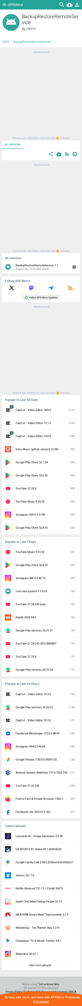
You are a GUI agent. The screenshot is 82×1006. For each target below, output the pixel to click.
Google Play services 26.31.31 (34, 630)
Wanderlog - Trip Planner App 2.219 (37, 927)
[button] (50, 154)
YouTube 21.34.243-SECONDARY (36, 643)
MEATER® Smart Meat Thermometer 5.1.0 (42, 914)
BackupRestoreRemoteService (32, 41)
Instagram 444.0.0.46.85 (30, 746)
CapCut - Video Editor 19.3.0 (33, 694)
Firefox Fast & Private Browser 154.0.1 (40, 799)
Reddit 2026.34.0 (26, 617)
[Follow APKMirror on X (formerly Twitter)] (11, 289)
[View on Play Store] (59, 154)
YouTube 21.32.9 (26, 656)
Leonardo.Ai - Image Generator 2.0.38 (39, 836)
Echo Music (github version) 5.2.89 (37, 449)
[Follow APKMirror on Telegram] (50, 289)
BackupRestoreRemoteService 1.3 (37, 265)
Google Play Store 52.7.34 (32, 462)
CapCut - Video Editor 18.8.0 (33, 410)
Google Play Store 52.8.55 (32, 527)
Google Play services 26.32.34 (34, 669)
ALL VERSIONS (13, 144)
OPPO (31, 29)
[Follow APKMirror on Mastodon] (31, 289)
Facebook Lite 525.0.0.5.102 (33, 812)
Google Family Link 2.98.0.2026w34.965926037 (44, 862)
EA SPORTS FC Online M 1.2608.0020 (38, 849)
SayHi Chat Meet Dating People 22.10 (39, 901)
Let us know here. (49, 984)
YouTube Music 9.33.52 (30, 501)
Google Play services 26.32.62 (34, 707)
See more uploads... (41, 965)
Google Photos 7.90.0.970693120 (36, 759)
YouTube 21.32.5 (26, 488)
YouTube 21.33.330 (27, 785)
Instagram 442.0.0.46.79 (30, 578)
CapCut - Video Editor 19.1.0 (33, 423)
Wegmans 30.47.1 (27, 954)
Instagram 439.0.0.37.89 (30, 514)
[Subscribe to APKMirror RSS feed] (70, 289)
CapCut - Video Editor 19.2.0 (33, 720)
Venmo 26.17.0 (25, 875)
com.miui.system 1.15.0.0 (31, 591)
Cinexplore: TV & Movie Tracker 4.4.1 (38, 940)
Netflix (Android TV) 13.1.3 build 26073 (39, 888)
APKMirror (15, 5)
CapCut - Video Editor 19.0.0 (33, 436)
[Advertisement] (41, 95)
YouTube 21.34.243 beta (31, 604)
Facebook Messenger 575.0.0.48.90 (37, 733)
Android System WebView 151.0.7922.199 (41, 772)
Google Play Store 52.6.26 (32, 475)
